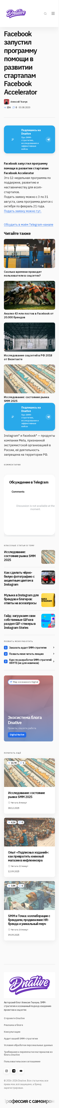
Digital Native (17, 734)
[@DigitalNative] (21, 1071)
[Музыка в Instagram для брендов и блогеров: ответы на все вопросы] (48, 600)
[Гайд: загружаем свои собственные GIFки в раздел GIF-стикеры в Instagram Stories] (48, 621)
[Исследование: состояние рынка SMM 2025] (48, 557)
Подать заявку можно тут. (22, 211)
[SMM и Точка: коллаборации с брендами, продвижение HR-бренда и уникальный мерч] (29, 895)
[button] (45, 13)
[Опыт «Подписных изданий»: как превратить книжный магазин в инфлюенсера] (29, 832)
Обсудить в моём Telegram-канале (28, 224)
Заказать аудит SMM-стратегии (27, 647)
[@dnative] (13, 1071)
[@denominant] (6, 1071)
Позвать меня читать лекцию (26, 653)
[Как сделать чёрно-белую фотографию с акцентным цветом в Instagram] (48, 577)
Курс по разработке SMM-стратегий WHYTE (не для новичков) (30, 661)
